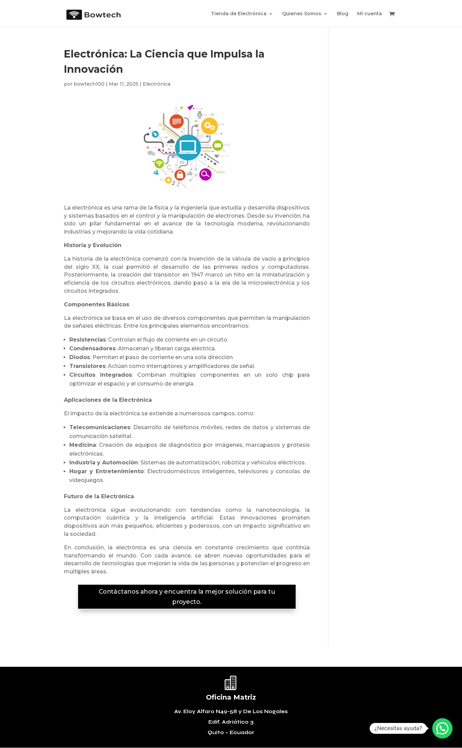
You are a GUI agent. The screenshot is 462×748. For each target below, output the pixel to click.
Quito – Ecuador (231, 732)
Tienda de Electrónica (239, 14)
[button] (442, 728)
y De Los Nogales (263, 711)
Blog (342, 14)
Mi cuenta (369, 14)
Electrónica (156, 84)
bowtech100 (89, 84)
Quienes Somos (301, 14)
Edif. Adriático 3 (231, 722)
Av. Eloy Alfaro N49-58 (206, 711)
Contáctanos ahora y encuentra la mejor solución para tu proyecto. (187, 597)
